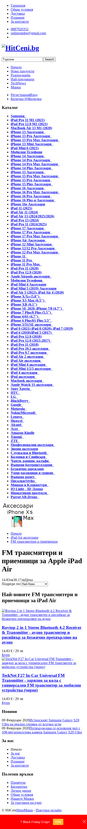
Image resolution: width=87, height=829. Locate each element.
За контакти (20, 765)
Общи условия (22, 794)
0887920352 (20, 29)
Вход (33, 95)
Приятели (18, 782)
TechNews (18, 83)
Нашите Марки (22, 798)
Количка (35, 99)
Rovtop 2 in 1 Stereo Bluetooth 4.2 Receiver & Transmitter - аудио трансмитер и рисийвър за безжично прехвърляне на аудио (41, 635)
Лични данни (21, 790)
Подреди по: (11, 584)
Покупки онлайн (49, 810)
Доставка (18, 757)
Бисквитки (19, 786)
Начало (16, 67)
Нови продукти (22, 71)
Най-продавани (22, 79)
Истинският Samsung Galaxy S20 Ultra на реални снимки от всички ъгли (40, 722)
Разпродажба (20, 75)
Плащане (18, 761)
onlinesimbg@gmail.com (28, 33)
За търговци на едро (26, 802)
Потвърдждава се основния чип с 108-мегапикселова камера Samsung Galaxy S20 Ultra (42, 730)
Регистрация (20, 95)
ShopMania (25, 810)
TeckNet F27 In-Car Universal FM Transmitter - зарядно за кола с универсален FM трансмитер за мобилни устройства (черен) (41, 682)
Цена (29, 580)
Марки (16, 87)
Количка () (20, 99)
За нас (15, 753)
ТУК (58, 822)
